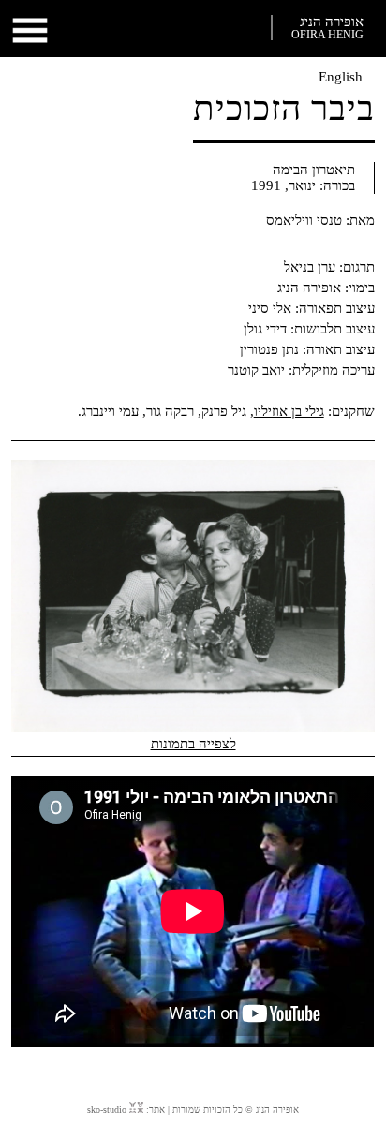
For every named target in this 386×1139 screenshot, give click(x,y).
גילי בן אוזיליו (289, 411)
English (341, 76)
